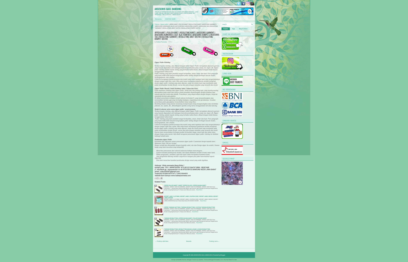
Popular (225, 29)
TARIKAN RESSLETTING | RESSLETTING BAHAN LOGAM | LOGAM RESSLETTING (187, 229)
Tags (233, 29)
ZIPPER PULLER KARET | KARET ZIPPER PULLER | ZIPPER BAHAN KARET (185, 185)
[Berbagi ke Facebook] (162, 178)
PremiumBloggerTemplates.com (213, 259)
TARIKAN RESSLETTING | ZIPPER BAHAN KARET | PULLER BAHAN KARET (185, 218)
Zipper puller (164, 24)
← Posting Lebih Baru (161, 241)
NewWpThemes (181, 259)
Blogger (222, 255)
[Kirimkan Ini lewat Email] (155, 178)
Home (157, 24)
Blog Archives (243, 29)
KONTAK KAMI (170, 19)
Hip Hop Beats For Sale (230, 259)
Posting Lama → (214, 241)
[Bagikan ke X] (160, 178)
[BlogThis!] (158, 178)
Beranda (158, 19)
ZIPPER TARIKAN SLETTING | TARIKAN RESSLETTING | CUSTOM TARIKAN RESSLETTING (189, 207)
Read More (199, 190)
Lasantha (200, 259)
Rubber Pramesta (161, 42)
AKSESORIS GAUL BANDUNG (168, 9)
